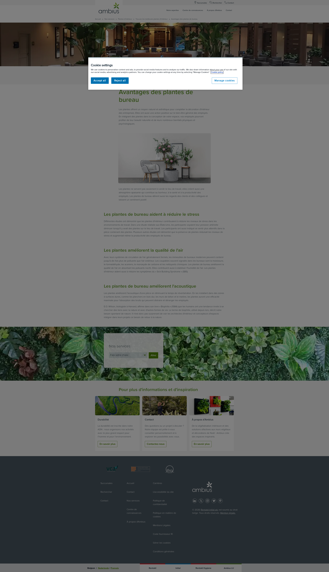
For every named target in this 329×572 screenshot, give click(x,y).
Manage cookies (224, 80)
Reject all (120, 80)
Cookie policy (217, 72)
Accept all (100, 80)
